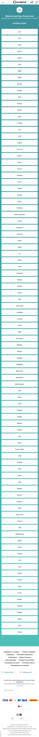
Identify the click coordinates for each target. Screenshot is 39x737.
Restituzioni (13, 657)
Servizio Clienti (9, 672)
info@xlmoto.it (27, 672)
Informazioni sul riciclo (12, 663)
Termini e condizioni (28, 652)
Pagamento (10, 654)
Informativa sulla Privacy (25, 654)
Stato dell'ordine (11, 660)
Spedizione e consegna (12, 652)
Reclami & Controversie (26, 660)
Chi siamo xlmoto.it (28, 663)
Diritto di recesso (25, 657)
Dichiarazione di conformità (20, 665)
